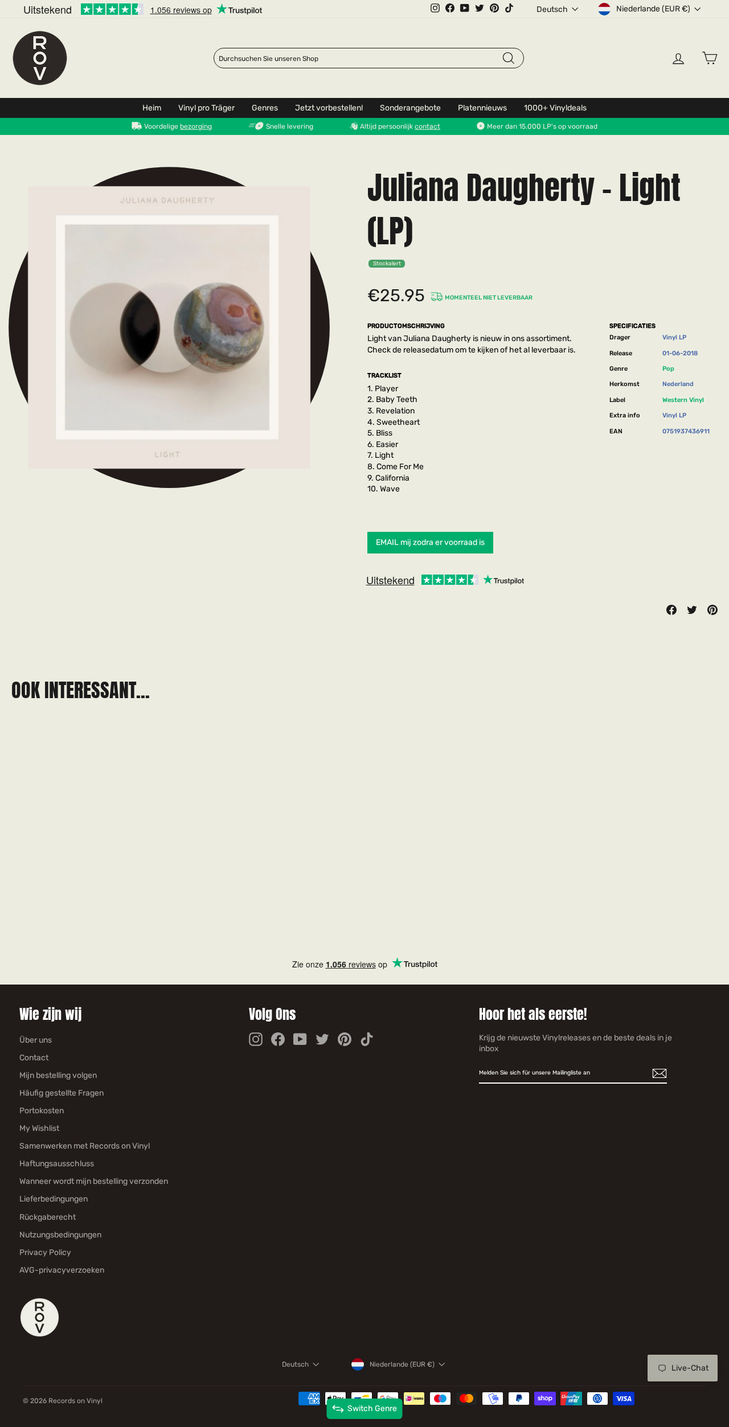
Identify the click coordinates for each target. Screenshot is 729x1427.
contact (427, 126)
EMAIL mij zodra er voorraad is (430, 542)
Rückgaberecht (47, 1217)
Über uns (35, 1040)
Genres (265, 108)
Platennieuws (482, 108)
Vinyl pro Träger (206, 108)
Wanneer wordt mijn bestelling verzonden (93, 1181)
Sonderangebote (410, 108)
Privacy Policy (45, 1252)
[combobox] (360, 59)
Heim (151, 108)
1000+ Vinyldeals (555, 108)
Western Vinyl (683, 400)
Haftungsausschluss (56, 1163)
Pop (668, 368)
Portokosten (41, 1111)
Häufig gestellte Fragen (61, 1093)
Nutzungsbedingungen (60, 1235)
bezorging (196, 126)
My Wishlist (39, 1128)
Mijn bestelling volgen (58, 1075)
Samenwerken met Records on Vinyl (84, 1146)
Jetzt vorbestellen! (329, 108)
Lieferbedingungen (53, 1199)
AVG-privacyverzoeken (61, 1270)
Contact (33, 1058)
